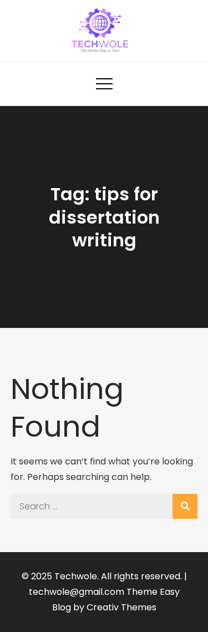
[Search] (185, 506)
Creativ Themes (121, 607)
